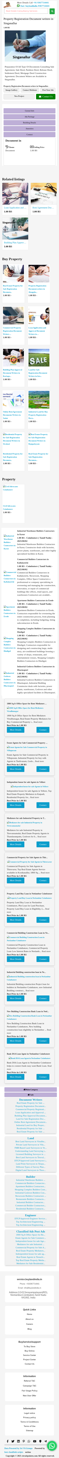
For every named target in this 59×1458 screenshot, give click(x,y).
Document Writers (30, 1099)
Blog (29, 1329)
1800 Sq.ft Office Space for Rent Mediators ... (27, 704)
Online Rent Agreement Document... (30, 1122)
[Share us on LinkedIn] (18, 1441)
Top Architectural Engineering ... (30, 1222)
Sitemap (29, 1430)
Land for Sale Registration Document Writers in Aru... (37, 373)
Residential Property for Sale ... (31, 1128)
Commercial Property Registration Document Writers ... (12, 331)
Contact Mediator (30, 90)
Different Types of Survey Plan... (30, 1167)
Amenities (30, 128)
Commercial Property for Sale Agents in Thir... (27, 857)
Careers (29, 1324)
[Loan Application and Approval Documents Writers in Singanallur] (15, 194)
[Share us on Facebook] (7, 1441)
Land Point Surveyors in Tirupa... (31, 1164)
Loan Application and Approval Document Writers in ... (37, 331)
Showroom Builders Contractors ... (30, 1196)
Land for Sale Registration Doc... (30, 1119)
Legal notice (29, 1413)
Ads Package (30, 117)
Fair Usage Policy (29, 1391)
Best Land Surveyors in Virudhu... (30, 1141)
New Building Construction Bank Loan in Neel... (28, 1011)
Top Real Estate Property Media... (31, 1260)
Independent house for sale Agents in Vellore (26, 782)
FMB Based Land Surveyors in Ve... (31, 1148)
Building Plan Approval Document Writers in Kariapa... (12, 373)
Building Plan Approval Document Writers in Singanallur (15, 242)
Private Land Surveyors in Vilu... (30, 1145)
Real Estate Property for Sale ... (31, 1103)
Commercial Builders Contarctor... (30, 1183)
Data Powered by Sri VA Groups (18, 1448)
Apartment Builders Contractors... (31, 1186)
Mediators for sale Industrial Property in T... (26, 818)
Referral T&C (29, 1381)
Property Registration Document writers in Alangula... (37, 289)
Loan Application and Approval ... (30, 1112)
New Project (19, 96)
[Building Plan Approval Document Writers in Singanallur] (15, 229)
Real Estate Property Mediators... (30, 1251)
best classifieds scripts (13, 1452)
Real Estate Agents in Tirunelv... (30, 1257)
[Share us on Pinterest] (23, 1441)
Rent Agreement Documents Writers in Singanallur (44, 207)
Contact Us (47, 96)
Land (30, 1138)
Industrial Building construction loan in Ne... (26, 972)
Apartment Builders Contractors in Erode (35, 600)
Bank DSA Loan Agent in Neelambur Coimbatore (28, 1054)
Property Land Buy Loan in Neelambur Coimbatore (29, 894)
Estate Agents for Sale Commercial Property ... (27, 743)
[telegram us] (46, 1441)
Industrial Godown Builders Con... (30, 1193)
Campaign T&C (29, 1386)
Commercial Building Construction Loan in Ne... (28, 933)
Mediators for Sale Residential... (30, 1263)
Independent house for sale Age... (31, 1241)
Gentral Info (29, 111)
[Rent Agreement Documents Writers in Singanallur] (44, 194)
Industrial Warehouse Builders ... (30, 1180)
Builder (30, 1176)
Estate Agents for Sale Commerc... (30, 1238)
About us (29, 1319)
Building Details (29, 123)
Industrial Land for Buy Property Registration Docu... (38, 415)
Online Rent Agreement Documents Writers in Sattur (12, 415)
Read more (38, 722)
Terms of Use (29, 1426)
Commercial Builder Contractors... (30, 1205)
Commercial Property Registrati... (31, 1109)
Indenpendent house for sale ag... (31, 1254)
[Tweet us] (13, 1441)
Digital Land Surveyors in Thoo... (31, 1170)
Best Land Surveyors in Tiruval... (30, 1157)
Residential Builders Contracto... (30, 1209)
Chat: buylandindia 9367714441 (35, 6)
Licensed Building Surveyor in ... (31, 1154)
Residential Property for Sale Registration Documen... (13, 457)
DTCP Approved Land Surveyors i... (30, 1160)
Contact (29, 134)
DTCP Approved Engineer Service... (31, 1218)
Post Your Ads (48, 90)
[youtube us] (34, 1441)
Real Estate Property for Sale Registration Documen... (13, 289)
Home (29, 1314)
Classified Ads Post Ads (30, 1231)
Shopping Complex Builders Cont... (31, 1189)
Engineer (30, 1215)
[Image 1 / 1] (25, 46)
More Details (15, 730)
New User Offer (29, 1396)
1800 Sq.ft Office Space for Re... (30, 1235)
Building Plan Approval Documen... (31, 1116)
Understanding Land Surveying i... (30, 1151)
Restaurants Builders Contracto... (30, 1199)
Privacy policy (29, 1417)
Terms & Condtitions (29, 1422)
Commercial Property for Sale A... (31, 1247)
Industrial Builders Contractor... (31, 1202)
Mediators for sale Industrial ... (30, 1244)
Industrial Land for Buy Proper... (30, 1125)
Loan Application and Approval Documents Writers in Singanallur (15, 207)
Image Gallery (11, 90)
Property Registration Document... (30, 1106)
